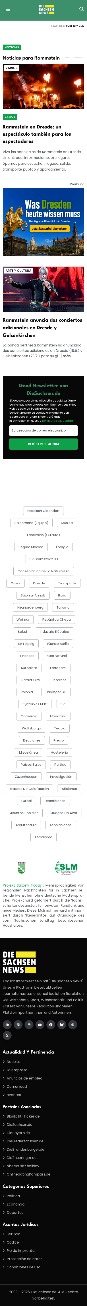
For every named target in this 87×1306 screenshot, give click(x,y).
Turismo (63, 607)
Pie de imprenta (21, 1250)
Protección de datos (24, 1259)
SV (62, 704)
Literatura (58, 716)
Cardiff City (30, 680)
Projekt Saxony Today (23, 885)
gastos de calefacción (29, 788)
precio (59, 740)
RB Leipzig (26, 643)
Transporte (67, 583)
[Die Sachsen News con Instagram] (29, 1024)
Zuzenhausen (26, 776)
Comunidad (17, 1086)
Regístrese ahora (43, 444)
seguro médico (31, 547)
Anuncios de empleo (24, 1078)
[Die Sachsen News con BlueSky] (61, 1024)
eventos (14, 1094)
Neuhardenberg (30, 607)
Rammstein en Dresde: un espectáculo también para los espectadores (37, 134)
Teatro (59, 728)
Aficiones (69, 788)
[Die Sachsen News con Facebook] (50, 1024)
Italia (62, 595)
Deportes (15, 1212)
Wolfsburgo (31, 728)
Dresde (39, 583)
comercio (29, 716)
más (67, 356)
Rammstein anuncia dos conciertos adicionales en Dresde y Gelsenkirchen (42, 328)
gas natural (57, 655)
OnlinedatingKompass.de (28, 1174)
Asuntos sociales (24, 812)
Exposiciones (55, 800)
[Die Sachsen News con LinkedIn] (18, 1024)
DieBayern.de (18, 1133)
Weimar (23, 619)
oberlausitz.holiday (23, 1166)
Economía (16, 1204)
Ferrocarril (58, 667)
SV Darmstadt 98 (43, 559)
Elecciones (32, 740)
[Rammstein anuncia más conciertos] (43, 289)
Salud (22, 631)
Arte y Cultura (18, 270)
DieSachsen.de (19, 1124)
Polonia (27, 692)
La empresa (17, 1070)
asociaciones (61, 825)
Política (13, 1196)
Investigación (61, 776)
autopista (29, 667)
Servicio (13, 1234)
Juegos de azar (64, 812)
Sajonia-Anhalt (33, 595)
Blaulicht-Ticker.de (23, 1116)
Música (67, 522)
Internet (59, 680)
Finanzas (27, 655)
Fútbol (26, 800)
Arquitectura (26, 825)
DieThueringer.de (22, 1157)
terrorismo (43, 837)
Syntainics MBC (35, 704)
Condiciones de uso (23, 1267)
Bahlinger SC (56, 692)
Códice (13, 1242)
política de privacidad (57, 421)
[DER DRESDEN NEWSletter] (43, 221)
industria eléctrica (54, 631)
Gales (15, 583)
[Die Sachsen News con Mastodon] (72, 1024)
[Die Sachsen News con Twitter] (7, 1035)
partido (60, 764)
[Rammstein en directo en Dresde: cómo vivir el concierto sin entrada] (43, 86)
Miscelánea (28, 752)
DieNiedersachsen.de (25, 1141)
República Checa (56, 619)
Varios (11, 68)
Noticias (11, 47)
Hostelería (59, 752)
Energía (62, 547)
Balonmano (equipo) (31, 522)
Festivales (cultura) (43, 534)
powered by (67, 26)
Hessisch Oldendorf (43, 510)
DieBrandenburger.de (25, 1149)
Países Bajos (31, 764)
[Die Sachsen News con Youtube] (39, 1024)
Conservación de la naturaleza (44, 571)
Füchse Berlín (58, 643)
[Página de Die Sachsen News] (7, 1024)
